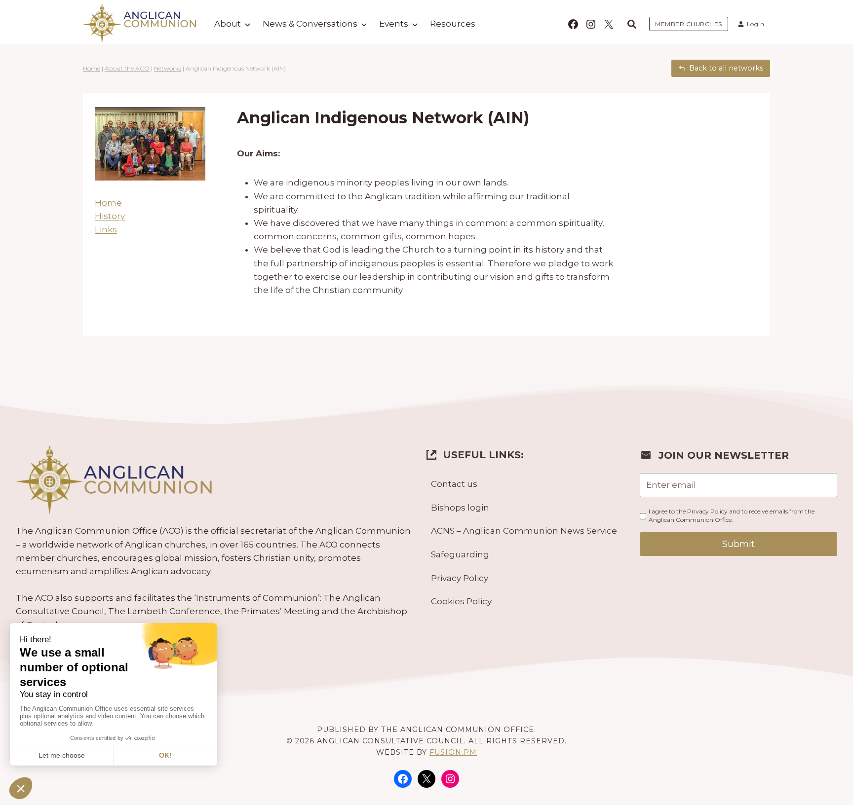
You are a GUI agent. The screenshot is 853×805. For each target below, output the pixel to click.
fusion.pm (453, 752)
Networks (167, 68)
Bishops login (460, 507)
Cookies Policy (461, 601)
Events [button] (393, 24)
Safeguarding (460, 554)
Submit (738, 544)
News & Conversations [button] (310, 24)
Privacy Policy (459, 578)
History (110, 216)
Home (91, 68)
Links (106, 229)
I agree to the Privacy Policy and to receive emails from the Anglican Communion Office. (731, 515)
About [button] (227, 24)
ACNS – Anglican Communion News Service (524, 531)
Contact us (454, 484)
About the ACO (127, 68)
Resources (452, 24)
